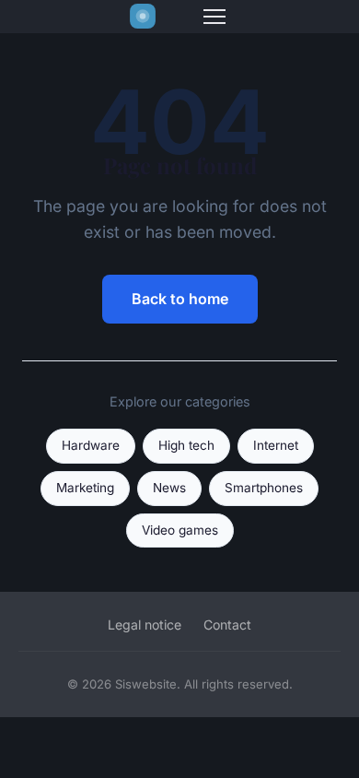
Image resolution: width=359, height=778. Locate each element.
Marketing (85, 487)
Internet (275, 445)
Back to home (180, 298)
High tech (186, 445)
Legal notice (144, 624)
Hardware (91, 445)
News (169, 487)
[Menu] (214, 16)
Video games (180, 530)
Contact (227, 624)
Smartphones (264, 487)
